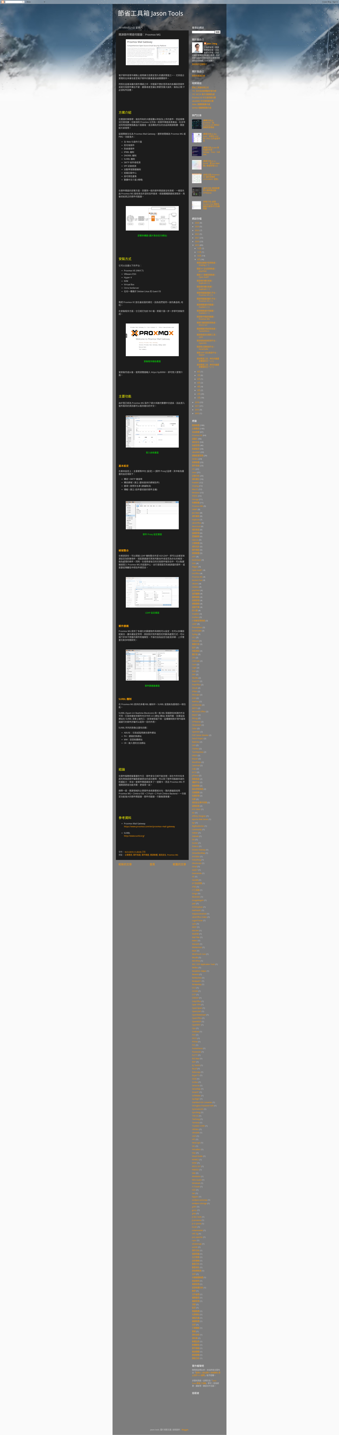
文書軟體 (195, 543)
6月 (199, 379)
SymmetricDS (197, 1109)
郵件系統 (137, 855)
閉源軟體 (195, 553)
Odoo (194, 728)
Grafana (195, 617)
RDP (194, 1062)
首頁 (152, 864)
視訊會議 (195, 530)
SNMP (194, 509)
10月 (199, 256)
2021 (197, 238)
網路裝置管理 (197, 456)
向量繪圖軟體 (197, 1277)
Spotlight (196, 1099)
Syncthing (196, 1112)
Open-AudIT (197, 570)
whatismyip (197, 1244)
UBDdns (195, 1129)
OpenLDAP (196, 1011)
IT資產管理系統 (198, 621)
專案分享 (195, 644)
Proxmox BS (197, 577)
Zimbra (195, 459)
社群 (194, 799)
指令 (194, 648)
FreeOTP (195, 681)
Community (197, 829)
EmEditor (196, 856)
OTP (194, 995)
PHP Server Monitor (200, 735)
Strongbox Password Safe (203, 1106)
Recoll (194, 1069)
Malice (194, 941)
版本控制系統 (197, 789)
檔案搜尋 (195, 1298)
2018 (197, 402)
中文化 (195, 496)
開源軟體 (154, 855)
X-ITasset (196, 1187)
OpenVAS (196, 732)
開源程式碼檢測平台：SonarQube (206, 348)
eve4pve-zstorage (199, 1203)
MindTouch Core (199, 954)
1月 (199, 398)
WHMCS (195, 1160)
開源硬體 (195, 1352)
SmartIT (195, 1092)
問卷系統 (195, 779)
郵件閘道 (145, 855)
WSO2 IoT (196, 1166)
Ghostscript (196, 863)
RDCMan (195, 1059)
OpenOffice (197, 1018)
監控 (194, 1308)
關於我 (195, 654)
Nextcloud (196, 526)
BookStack (196, 560)
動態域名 (195, 1267)
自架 (194, 1325)
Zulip (194, 769)
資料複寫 (195, 516)
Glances (195, 540)
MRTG (194, 708)
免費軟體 (195, 503)
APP (194, 557)
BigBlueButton (198, 826)
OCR (194, 988)
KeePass (195, 701)
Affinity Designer (199, 816)
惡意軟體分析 (197, 1288)
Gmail (194, 866)
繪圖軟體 (195, 1321)
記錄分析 (195, 476)
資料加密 (195, 1335)
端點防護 (195, 1318)
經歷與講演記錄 (198, 76)
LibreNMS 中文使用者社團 (202, 101)
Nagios (195, 567)
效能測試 (195, 651)
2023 (197, 230)
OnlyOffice (196, 1001)
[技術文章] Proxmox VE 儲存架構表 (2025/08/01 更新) (211, 177)
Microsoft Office (198, 711)
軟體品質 (195, 1341)
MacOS (195, 489)
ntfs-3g (195, 1234)
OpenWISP (196, 1022)
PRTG (194, 1038)
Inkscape (195, 695)
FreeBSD (195, 614)
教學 (194, 1291)
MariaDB (195, 944)
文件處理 (195, 1294)
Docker (195, 843)
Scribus (195, 1082)
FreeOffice (196, 685)
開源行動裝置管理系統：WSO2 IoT (207, 324)
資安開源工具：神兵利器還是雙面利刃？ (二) (208, 360)
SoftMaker (196, 1096)
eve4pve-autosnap (199, 1200)
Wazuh (195, 759)
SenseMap (196, 1089)
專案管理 (195, 1284)
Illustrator (196, 897)
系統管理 (195, 445)
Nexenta (195, 974)
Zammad (196, 765)
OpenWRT (196, 1025)
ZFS (193, 469)
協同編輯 (195, 594)
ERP (193, 674)
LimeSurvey (197, 705)
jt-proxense (196, 1220)
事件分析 (195, 1250)
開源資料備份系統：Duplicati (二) (205, 282)
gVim (194, 1207)
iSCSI (194, 772)
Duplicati (195, 520)
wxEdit (195, 1247)
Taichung (196, 1119)
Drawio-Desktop (198, 850)
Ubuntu (195, 584)
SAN (194, 745)
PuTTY (195, 1055)
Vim (193, 1146)
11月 (199, 252)
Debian (195, 833)
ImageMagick (198, 900)
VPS (193, 1139)
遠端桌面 (195, 806)
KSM (194, 698)
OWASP (195, 998)
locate (194, 1227)
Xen (193, 1193)
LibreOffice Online (199, 917)
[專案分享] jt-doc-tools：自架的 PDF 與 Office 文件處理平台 (211, 137)
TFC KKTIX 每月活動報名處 (203, 94)
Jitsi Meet (195, 513)
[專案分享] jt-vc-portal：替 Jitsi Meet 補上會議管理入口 (211, 163)
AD (193, 813)
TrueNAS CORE (198, 1126)
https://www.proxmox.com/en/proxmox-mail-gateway (149, 826)
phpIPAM (196, 590)
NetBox (195, 968)
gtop (194, 1213)
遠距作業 (195, 607)
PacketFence (197, 1048)
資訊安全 (162, 855)
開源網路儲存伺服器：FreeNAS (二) (206, 306)
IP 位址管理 (197, 883)
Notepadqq (196, 984)
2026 (197, 223)
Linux (194, 472)
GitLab (194, 688)
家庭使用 (195, 1281)
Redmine (195, 742)
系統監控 (195, 449)
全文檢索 (195, 1257)
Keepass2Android (199, 914)
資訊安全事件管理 (199, 802)
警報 (194, 1331)
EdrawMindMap (198, 853)
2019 (197, 245)
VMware (195, 641)
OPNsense (196, 722)
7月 (199, 375)
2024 (197, 227)
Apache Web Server (200, 819)
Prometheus (197, 627)
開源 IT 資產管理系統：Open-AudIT (206, 276)
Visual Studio (197, 1156)
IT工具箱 (195, 890)
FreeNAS (195, 483)
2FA (193, 658)
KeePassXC (196, 910)
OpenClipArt (197, 1008)
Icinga (194, 893)
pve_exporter (197, 1237)
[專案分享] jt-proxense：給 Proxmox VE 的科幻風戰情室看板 (211, 123)
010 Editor (196, 809)
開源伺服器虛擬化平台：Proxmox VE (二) (207, 294)
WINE (194, 1163)
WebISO (195, 1170)
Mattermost (197, 947)
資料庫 (195, 1338)
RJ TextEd (196, 1065)
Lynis (194, 924)
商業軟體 (195, 462)
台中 (194, 1274)
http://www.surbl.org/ (134, 836)
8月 (199, 372)
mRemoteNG (197, 1230)
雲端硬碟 (195, 536)
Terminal (195, 1123)
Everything (196, 860)
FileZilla (195, 678)
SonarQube (196, 631)
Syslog (194, 634)
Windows (196, 493)
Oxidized (195, 1032)
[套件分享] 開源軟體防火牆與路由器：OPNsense (211, 190)
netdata (195, 587)
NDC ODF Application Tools (203, 964)
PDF (193, 1035)
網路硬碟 (195, 604)
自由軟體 (195, 432)
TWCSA (195, 1116)
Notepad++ (196, 981)
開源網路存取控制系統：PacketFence (207, 330)
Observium (196, 725)
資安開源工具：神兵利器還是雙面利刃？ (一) (208, 366)
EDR (194, 671)
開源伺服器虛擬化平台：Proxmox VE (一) (207, 300)
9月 (199, 259)
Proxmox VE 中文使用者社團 (204, 98)
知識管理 (195, 796)
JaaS (194, 904)
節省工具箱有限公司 (200, 87)
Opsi (194, 1028)
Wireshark (196, 1183)
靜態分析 (195, 1358)
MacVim (195, 931)
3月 (199, 390)
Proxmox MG (172, 855)
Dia (193, 840)
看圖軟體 (195, 1311)
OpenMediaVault (199, 1015)
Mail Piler (196, 937)
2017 (197, 406)
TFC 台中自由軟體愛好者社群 (204, 91)
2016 (197, 410)
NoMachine (196, 978)
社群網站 (195, 1314)
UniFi (194, 1136)
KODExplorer (197, 907)
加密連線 (195, 1261)
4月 (199, 387)
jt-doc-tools (196, 1217)
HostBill (195, 880)
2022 (197, 234)
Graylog (195, 486)
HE (193, 877)
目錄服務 (195, 792)
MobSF (195, 715)
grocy (194, 1210)
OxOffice (195, 573)
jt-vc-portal (196, 1224)
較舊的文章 (179, 864)
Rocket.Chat (197, 580)
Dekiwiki (195, 836)
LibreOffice (196, 523)
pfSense (195, 776)
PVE (193, 1045)
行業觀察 (195, 1328)
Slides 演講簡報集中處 (201, 104)
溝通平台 (195, 782)
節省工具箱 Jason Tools (150, 13)
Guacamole (197, 873)
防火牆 (195, 610)
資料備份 (195, 479)
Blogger (185, 1430)
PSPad (195, 1042)
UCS (194, 637)
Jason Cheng (212, 44)
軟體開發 (195, 1345)
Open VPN (196, 1005)
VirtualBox (196, 1149)
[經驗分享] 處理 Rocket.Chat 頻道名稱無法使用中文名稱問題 (211, 205)
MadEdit (195, 934)
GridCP (195, 870)
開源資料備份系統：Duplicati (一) (205, 288)
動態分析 (195, 1264)
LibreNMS (196, 452)
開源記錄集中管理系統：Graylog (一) (207, 264)
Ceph (194, 668)
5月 (199, 383)
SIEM (194, 1079)
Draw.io (195, 846)
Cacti (194, 664)
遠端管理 (195, 533)
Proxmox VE (197, 435)
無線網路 (195, 786)
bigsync (195, 1197)
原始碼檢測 (196, 1271)
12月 (199, 248)
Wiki (193, 1173)
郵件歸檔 (195, 1348)
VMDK (194, 755)
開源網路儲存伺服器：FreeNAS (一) (206, 312)
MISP (194, 927)
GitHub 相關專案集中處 (201, 108)
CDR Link (196, 661)
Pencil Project (197, 738)
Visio (194, 1153)
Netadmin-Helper (199, 971)
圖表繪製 (195, 597)
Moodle (195, 957)
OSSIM (195, 991)
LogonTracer (197, 920)
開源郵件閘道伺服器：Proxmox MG (206, 318)
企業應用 (128, 855)
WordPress (196, 762)
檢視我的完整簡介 (199, 64)
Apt (193, 823)
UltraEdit (195, 1133)
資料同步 (195, 547)
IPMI (194, 887)
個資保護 (195, 1254)
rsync (194, 1240)
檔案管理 (195, 1301)
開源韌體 (195, 1355)
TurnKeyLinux (197, 752)
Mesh (194, 951)
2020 (197, 241)
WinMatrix (196, 1176)
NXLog (195, 718)
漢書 (194, 1304)
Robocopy (196, 1072)
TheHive (195, 749)
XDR (194, 1190)
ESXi (194, 563)
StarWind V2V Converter (202, 1102)
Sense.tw (195, 1086)
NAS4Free (196, 961)
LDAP (194, 624)
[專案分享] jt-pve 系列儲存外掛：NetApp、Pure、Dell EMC (211, 151)
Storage (195, 499)
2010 (197, 413)
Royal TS (195, 1075)
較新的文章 (125, 864)
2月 (199, 394)
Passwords (196, 1052)
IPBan (194, 691)
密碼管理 (195, 600)
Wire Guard (196, 1180)
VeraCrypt (196, 1143)
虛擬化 (195, 439)
